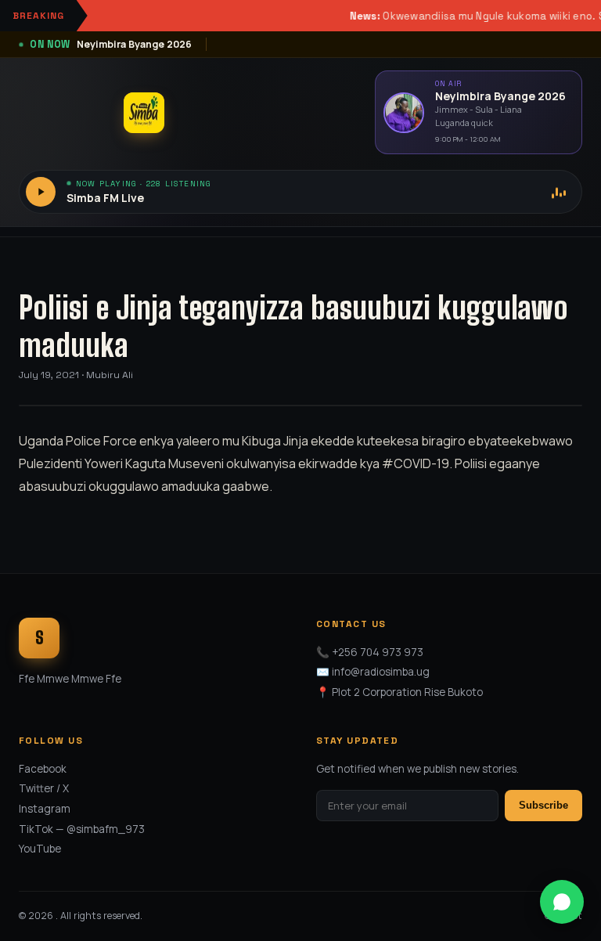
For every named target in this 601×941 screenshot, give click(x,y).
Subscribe (543, 805)
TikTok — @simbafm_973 (82, 829)
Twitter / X (44, 788)
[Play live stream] (41, 192)
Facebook (43, 769)
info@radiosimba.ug (381, 672)
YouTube (40, 849)
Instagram (44, 809)
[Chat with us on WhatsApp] (562, 902)
